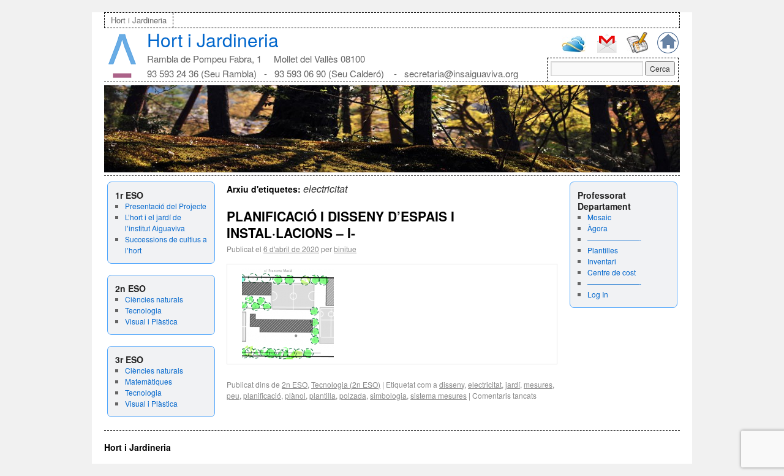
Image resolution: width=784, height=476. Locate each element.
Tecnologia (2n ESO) (345, 384)
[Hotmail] (574, 49)
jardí (512, 384)
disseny (451, 384)
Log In (597, 294)
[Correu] (606, 51)
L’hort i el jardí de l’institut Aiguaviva (155, 222)
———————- (614, 239)
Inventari (601, 261)
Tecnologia (143, 310)
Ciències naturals (154, 299)
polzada (352, 395)
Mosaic (599, 217)
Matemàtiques (148, 381)
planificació (262, 395)
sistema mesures (438, 395)
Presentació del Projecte (165, 206)
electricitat (485, 384)
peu (233, 395)
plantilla (322, 395)
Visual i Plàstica (151, 321)
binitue (345, 249)
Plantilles (602, 250)
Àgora (597, 228)
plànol (295, 395)
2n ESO (294, 384)
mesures (538, 384)
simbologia (388, 395)
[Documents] (637, 50)
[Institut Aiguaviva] (122, 75)
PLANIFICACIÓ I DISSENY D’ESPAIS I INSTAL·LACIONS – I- (340, 224)
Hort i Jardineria (139, 20)
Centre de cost (611, 272)
